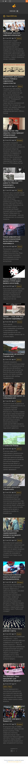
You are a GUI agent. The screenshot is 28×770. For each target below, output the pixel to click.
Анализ (20, 190)
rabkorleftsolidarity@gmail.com (14, 761)
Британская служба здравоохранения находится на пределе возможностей (12, 534)
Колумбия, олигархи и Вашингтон (12, 720)
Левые (9, 686)
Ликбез (19, 634)
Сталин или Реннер (10, 445)
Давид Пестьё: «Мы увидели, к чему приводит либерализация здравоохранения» (13, 134)
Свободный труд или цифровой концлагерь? (12, 34)
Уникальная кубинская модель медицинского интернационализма (12, 577)
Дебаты (19, 38)
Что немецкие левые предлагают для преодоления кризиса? (12, 678)
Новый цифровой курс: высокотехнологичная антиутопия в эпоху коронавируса (12, 240)
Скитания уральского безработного (11, 488)
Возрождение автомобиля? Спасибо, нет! (14, 355)
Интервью (19, 140)
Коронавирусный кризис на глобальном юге (14, 397)
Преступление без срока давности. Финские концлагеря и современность (12, 184)
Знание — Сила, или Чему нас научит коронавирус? (13, 317)
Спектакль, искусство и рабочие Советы (12, 630)
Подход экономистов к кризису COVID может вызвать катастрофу (12, 281)
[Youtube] (3, 1)
